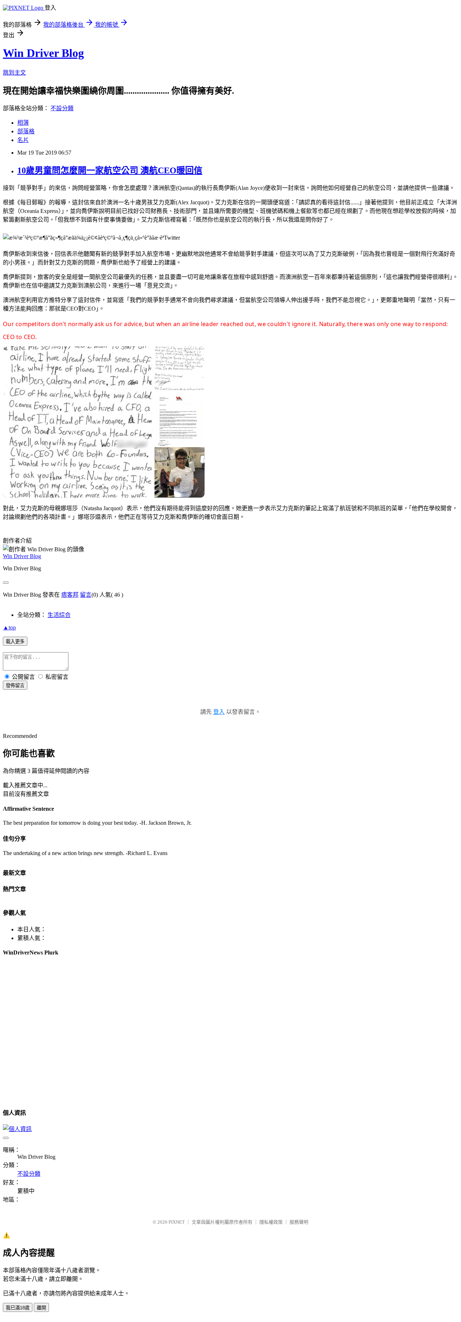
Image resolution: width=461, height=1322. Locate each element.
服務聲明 (299, 1222)
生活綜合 (59, 615)
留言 (85, 595)
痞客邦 (70, 595)
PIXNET (177, 1222)
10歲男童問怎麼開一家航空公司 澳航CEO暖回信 (109, 170)
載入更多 (15, 641)
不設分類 (61, 108)
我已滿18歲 (18, 1307)
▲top (9, 627)
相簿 (23, 123)
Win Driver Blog (43, 52)
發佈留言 (15, 685)
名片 (23, 140)
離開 (41, 1307)
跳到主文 (14, 73)
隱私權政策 (271, 1222)
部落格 (26, 131)
